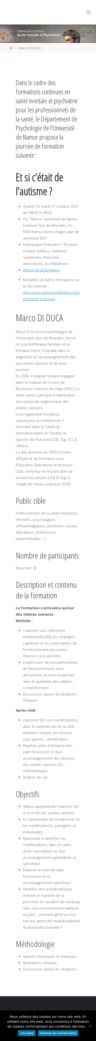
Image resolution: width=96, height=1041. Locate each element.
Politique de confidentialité (58, 1033)
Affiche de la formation (41, 270)
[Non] (89, 1025)
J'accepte (26, 1033)
